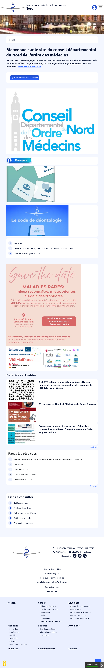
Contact (72, 648)
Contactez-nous (52, 587)
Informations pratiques (18, 644)
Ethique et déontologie (48, 606)
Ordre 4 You (14, 638)
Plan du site (52, 591)
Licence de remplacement (80, 606)
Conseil (42, 602)
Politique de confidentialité (52, 577)
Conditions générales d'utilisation (52, 582)
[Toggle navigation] (100, 7)
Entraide (13, 635)
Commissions (45, 618)
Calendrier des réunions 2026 (51, 621)
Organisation (45, 612)
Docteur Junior (76, 609)
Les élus (43, 615)
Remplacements (46, 648)
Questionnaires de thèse (79, 618)
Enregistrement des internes (81, 612)
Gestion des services (92, 664)
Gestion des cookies (52, 569)
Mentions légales (52, 573)
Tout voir (94, 447)
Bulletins (13, 641)
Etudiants (73, 602)
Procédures (14, 632)
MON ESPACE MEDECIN (29, 66)
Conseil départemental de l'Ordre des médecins (46, 5)
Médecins (13, 625)
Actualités (74, 625)
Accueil (11, 602)
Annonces (13, 648)
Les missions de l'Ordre (49, 609)
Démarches (14, 629)
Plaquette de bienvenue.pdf (26, 77)
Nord (29, 8)
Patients (42, 625)
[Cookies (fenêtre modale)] (4, 663)
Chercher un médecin (48, 629)
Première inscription (78, 615)
